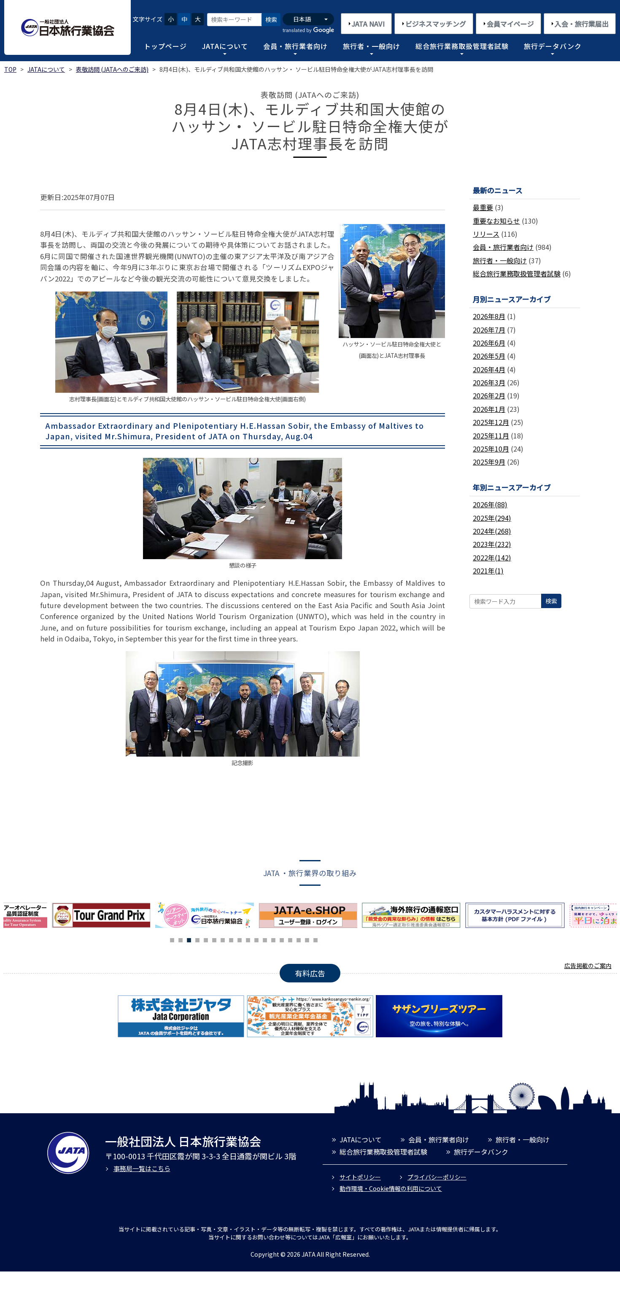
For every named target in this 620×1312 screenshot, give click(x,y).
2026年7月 (489, 330)
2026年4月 (489, 369)
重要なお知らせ (496, 221)
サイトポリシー (360, 1177)
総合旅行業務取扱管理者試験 (462, 46)
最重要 (483, 207)
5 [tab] (206, 939)
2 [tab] (180, 939)
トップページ (165, 46)
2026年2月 (489, 395)
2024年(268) (492, 531)
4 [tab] (197, 939)
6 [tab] (214, 939)
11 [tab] (256, 939)
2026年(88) (490, 504)
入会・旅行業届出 (582, 24)
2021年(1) (488, 570)
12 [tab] (265, 939)
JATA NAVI (368, 24)
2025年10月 (491, 449)
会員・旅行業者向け (295, 46)
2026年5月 (489, 356)
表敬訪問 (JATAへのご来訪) (112, 69)
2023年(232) (492, 544)
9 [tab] (239, 939)
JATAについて (225, 46)
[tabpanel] (207, 915)
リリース (486, 234)
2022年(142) (492, 557)
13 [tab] (273, 939)
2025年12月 (491, 422)
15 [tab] (290, 939)
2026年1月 (489, 409)
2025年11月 (491, 435)
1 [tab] (172, 939)
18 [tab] (315, 939)
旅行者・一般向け (371, 46)
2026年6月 (489, 343)
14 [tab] (282, 939)
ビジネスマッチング (435, 24)
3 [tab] (189, 939)
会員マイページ (510, 24)
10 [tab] (248, 939)
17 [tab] (307, 939)
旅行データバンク (553, 46)
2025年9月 (489, 462)
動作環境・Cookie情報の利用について (391, 1188)
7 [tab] (222, 939)
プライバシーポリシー (436, 1177)
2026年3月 (489, 382)
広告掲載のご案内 (588, 965)
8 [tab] (231, 939)
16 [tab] (298, 939)
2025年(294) (492, 518)
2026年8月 (489, 316)
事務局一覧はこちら (141, 1168)
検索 (271, 19)
